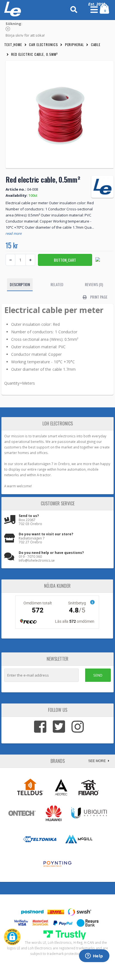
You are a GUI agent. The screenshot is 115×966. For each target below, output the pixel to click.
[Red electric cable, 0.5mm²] (60, 114)
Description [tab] (20, 284)
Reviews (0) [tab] (94, 284)
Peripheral (74, 44)
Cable (96, 44)
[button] (12, 937)
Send (97, 675)
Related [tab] (57, 284)
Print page (98, 297)
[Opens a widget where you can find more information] (94, 956)
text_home (13, 44)
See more (97, 761)
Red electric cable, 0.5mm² (34, 54)
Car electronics (43, 44)
